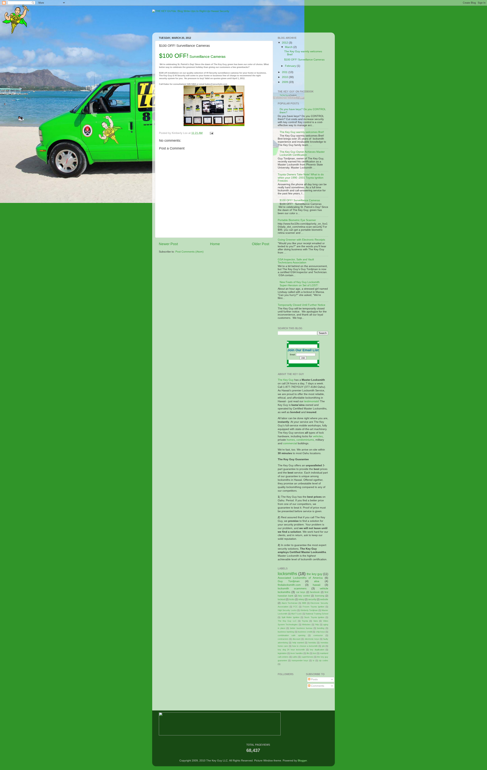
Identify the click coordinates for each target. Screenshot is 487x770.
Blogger (302, 760)
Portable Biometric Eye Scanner (297, 220)
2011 (285, 72)
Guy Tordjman (289, 581)
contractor (318, 635)
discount (296, 639)
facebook (315, 592)
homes (291, 439)
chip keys (320, 632)
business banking (286, 632)
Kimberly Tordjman (309, 610)
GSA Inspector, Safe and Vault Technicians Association (296, 261)
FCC (295, 607)
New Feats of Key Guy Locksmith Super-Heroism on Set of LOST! (300, 284)
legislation (282, 653)
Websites (306, 624)
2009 (285, 82)
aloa (316, 581)
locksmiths (287, 573)
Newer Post (168, 244)
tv (313, 660)
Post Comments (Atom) (189, 251)
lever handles (296, 653)
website (324, 599)
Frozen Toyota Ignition (313, 607)
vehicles (318, 436)
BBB (304, 603)
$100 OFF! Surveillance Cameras (304, 59)
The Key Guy (284, 95)
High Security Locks (287, 610)
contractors (283, 639)
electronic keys (312, 639)
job (323, 646)
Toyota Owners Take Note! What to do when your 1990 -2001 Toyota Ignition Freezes (301, 177)
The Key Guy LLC (287, 621)
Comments (317, 685)
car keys (300, 592)
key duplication (317, 649)
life (308, 653)
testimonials (311, 401)
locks (291, 599)
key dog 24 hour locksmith (291, 649)
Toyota (305, 621)
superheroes (307, 657)
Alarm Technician (290, 603)
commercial (290, 443)
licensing (319, 595)
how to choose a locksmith (305, 646)
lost (314, 653)
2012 (285, 42)
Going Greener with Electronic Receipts (301, 239)
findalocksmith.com (289, 584)
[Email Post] (211, 133)
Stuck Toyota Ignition (314, 617)
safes (295, 657)
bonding (320, 628)
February (291, 65)
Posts (314, 679)
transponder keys (300, 660)
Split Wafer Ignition (290, 617)
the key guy (314, 574)
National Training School (317, 614)
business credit (305, 632)
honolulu (312, 642)
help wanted (298, 642)
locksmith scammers (292, 588)
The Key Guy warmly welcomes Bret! (302, 132)
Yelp (317, 624)
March (289, 47)
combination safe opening (291, 635)
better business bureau (301, 628)
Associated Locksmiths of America (300, 577)
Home (215, 244)
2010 (285, 77)
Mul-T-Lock (296, 614)
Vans (315, 621)
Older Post (260, 244)
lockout (281, 599)
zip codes (323, 660)
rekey (301, 599)
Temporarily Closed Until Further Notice (301, 305)
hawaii (316, 584)
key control (304, 595)
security (312, 599)
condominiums (305, 439)
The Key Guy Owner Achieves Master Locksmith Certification (302, 153)
